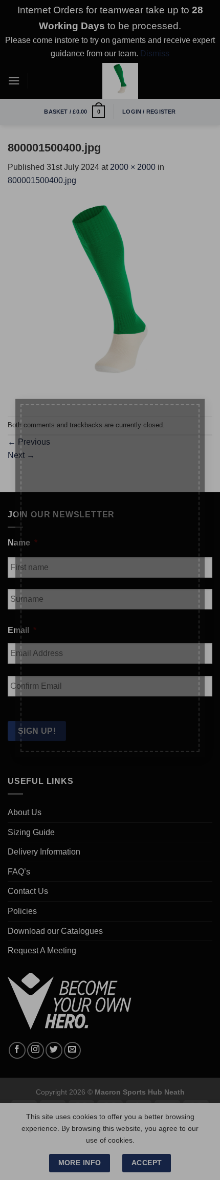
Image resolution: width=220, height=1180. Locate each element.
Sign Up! (54, 728)
